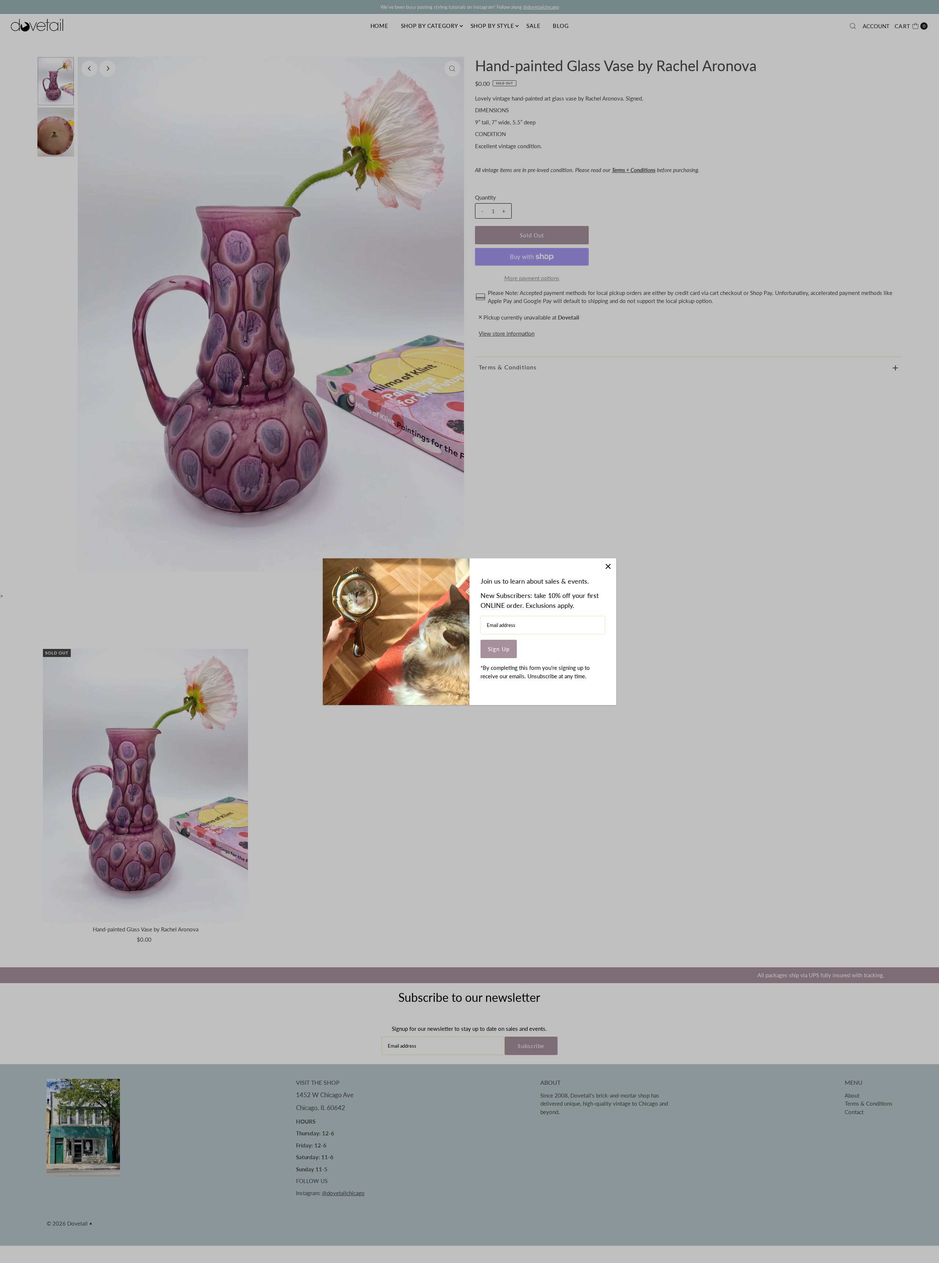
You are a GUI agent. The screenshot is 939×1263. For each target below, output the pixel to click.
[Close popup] (608, 566)
